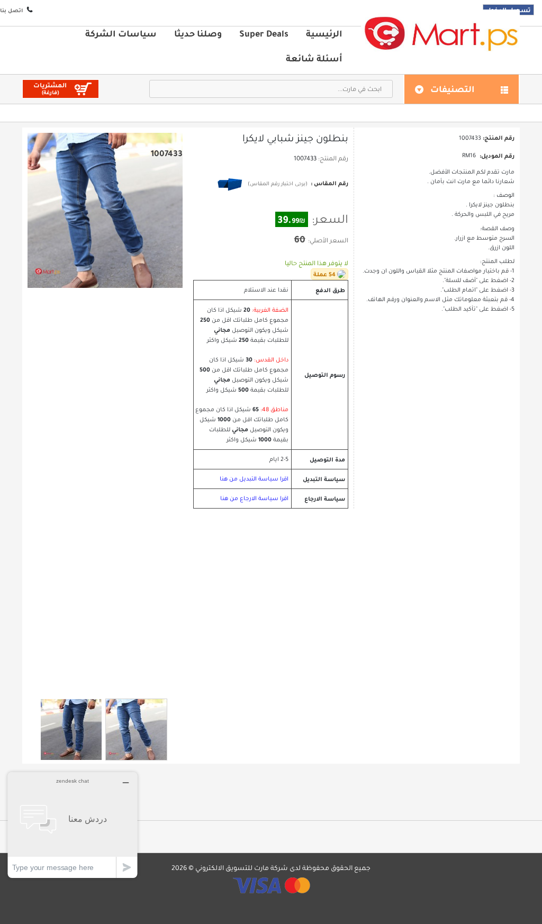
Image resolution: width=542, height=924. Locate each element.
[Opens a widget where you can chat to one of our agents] (72, 825)
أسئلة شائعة (314, 58)
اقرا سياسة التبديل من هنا (254, 478)
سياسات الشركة (121, 33)
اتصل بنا (11, 10)
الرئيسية (324, 33)
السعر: (330, 219)
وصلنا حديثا (198, 33)
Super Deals (263, 33)
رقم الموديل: (497, 155)
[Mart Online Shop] (440, 33)
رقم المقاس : (328, 183)
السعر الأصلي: (328, 240)
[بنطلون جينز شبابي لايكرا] (71, 729)
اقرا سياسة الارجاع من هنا (254, 498)
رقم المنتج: (333, 158)
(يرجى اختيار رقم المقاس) (278, 183)
